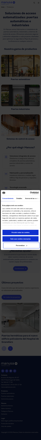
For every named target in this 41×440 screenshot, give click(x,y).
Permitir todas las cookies (21, 232)
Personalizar (20, 245)
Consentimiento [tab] (7, 198)
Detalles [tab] (19, 198)
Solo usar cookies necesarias (20, 239)
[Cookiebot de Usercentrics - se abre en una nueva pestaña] (30, 193)
